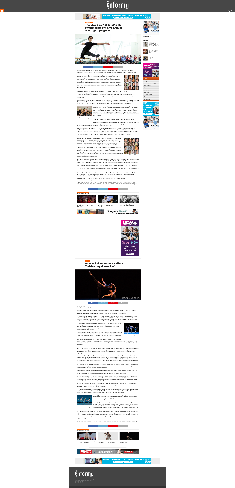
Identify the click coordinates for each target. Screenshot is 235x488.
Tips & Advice (25, 10)
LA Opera (89, 184)
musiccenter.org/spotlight (110, 178)
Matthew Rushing (102, 184)
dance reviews (133, 421)
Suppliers (146, 87)
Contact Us (44, 10)
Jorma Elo (111, 422)
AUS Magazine (65, 10)
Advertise (51, 10)
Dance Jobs (147, 99)
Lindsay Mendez (94, 184)
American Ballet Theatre (115, 182)
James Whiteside (93, 422)
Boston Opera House (108, 421)
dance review (126, 421)
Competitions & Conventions (151, 81)
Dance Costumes (148, 90)
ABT (84, 182)
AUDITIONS (7, 10)
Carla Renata (85, 183)
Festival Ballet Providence (83, 422)
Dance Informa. (89, 418)
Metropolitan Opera (112, 184)
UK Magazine (72, 10)
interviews (127, 183)
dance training (107, 183)
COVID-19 (93, 183)
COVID (89, 183)
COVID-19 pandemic (99, 183)
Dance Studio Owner (35, 10)
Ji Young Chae (100, 422)
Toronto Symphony (102, 185)
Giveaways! (18, 10)
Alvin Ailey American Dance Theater (101, 182)
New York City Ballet (129, 184)
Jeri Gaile (132, 183)
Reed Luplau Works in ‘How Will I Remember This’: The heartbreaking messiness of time (85, 205)
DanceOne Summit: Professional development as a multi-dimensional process (106, 205)
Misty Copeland (120, 184)
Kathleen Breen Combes (119, 422)
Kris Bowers (83, 184)
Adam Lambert (89, 182)
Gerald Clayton (120, 183)
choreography (116, 421)
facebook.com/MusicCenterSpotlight (85, 180)
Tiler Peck (95, 185)
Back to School (148, 85)
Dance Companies (148, 97)
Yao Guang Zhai (110, 185)
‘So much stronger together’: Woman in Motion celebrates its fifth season (128, 205)
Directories (57, 10)
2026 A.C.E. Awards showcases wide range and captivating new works (86, 442)
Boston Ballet (99, 421)
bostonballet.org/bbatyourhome (87, 307)
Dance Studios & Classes (150, 83)
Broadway (79, 183)
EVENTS (12, 10)
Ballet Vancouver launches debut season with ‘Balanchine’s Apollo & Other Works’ (107, 442)
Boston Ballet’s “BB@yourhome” (110, 317)
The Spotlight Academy (87, 185)
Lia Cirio (115, 364)
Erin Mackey (114, 183)
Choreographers (148, 94)
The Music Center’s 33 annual (92, 72)
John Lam (88, 348)
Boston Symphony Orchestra (128, 182)
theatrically (116, 376)
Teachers (146, 92)
